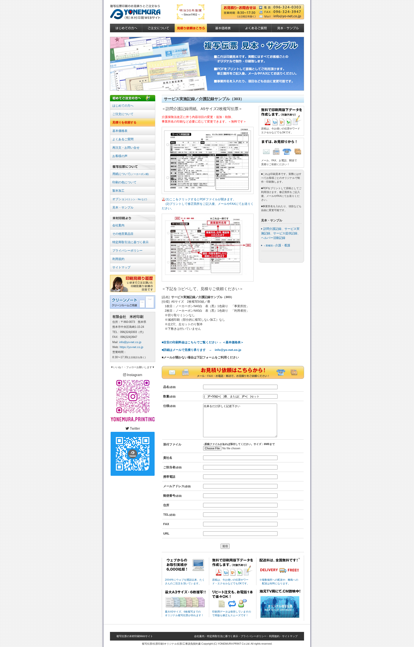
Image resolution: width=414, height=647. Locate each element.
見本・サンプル (122, 207)
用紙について (130, 174)
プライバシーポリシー (127, 250)
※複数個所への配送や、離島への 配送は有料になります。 (278, 581)
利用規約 (118, 259)
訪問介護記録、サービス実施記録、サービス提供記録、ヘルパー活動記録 (280, 233)
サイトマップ (121, 267)
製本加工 (118, 190)
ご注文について (122, 114)
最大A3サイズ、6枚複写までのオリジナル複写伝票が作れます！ (184, 613)
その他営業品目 (122, 233)
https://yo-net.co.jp (131, 347)
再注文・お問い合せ (126, 147)
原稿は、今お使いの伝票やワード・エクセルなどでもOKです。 (230, 581)
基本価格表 (119, 130)
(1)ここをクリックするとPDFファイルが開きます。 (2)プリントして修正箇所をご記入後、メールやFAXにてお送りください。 (208, 204)
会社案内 (118, 225)
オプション (129, 199)
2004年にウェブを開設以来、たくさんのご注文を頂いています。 (185, 581)
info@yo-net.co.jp (130, 342)
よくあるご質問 (122, 139)
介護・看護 (276, 245)
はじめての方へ (122, 105)
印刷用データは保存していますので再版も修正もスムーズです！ (231, 613)
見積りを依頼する (124, 122)
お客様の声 (119, 156)
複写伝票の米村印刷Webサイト (134, 636)
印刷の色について (124, 182)
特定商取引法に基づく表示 (130, 242)
